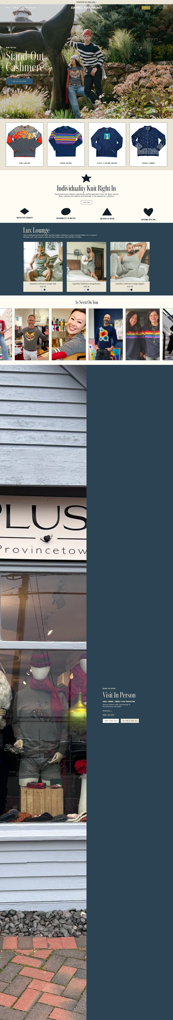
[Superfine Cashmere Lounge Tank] (43, 261)
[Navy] (45, 290)
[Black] (131, 290)
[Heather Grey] (41, 290)
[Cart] (165, 8)
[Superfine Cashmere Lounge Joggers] (130, 261)
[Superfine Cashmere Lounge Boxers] (86, 261)
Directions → (107, 710)
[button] (8, 8)
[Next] (166, 2)
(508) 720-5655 (108, 715)
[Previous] (7, 2)
